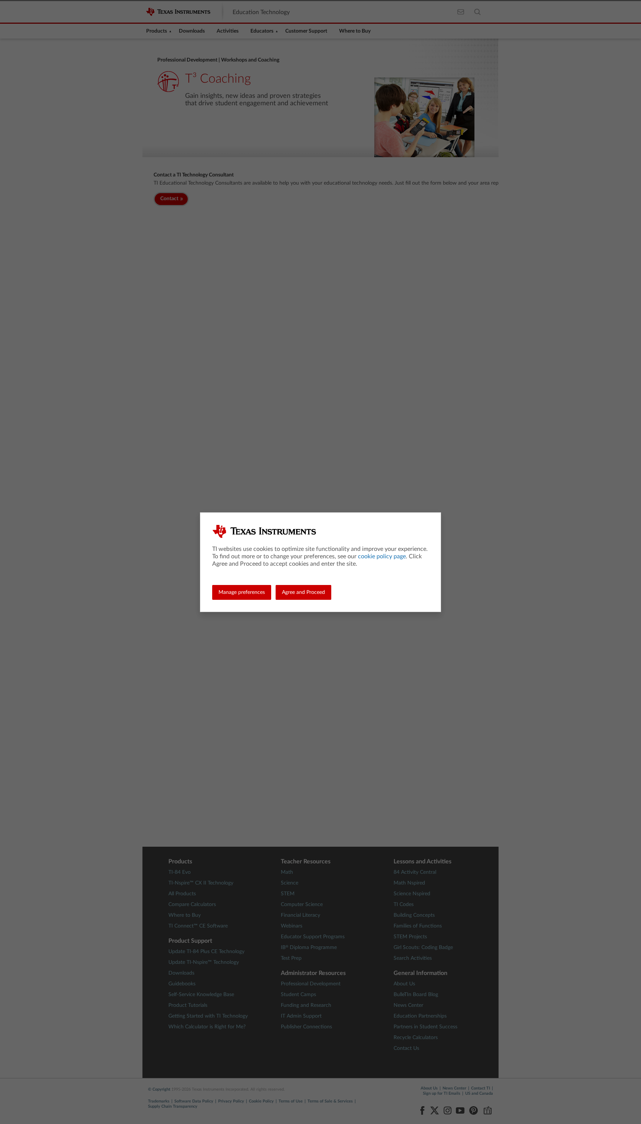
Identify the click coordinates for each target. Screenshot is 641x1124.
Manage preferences (241, 592)
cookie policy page (382, 556)
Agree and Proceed (303, 592)
